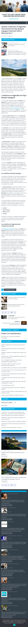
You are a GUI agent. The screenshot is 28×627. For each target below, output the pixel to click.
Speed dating (4, 405)
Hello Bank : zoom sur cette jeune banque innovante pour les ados (16, 593)
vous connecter (10, 336)
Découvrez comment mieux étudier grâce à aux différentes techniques (17, 523)
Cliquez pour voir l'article (7, 505)
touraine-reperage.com (15, 108)
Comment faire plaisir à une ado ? (14, 427)
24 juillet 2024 (5, 36)
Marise (11, 36)
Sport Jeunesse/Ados (13, 42)
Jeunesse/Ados (11, 521)
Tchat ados (19, 535)
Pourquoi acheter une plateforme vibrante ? (16, 421)
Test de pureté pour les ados (7, 385)
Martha (3, 421)
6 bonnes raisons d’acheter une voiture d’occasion (12, 395)
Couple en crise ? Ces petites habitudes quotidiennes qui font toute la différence (16, 565)
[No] (26, 622)
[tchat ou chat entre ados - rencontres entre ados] (14, 11)
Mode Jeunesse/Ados (12, 535)
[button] (26, 23)
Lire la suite (4, 456)
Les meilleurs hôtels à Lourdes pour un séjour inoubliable (14, 367)
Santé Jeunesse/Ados (13, 50)
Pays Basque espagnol (10, 289)
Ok (14, 624)
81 (11, 312)
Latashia (3, 423)
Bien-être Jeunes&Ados (13, 493)
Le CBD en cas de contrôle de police (15, 537)
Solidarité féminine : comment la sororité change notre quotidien (16, 607)
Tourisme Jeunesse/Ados (7, 451)
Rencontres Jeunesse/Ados (13, 563)
